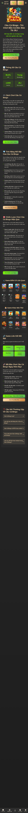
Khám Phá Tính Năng (10, 207)
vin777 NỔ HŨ (6, 3)
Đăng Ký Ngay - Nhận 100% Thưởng (14, 396)
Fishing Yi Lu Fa (19, 348)
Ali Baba (8, 347)
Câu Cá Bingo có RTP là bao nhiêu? (13, 428)
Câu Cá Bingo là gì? (9, 416)
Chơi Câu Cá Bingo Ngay (11, 54)
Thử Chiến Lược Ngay (10, 272)
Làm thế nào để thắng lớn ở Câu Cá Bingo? (13, 422)
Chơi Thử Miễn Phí (14, 399)
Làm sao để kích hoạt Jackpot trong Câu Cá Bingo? (13, 441)
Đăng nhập (20, 3)
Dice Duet (8, 353)
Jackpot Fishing (20, 353)
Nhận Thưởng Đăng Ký (11, 57)
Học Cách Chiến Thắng (11, 142)
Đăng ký (13, 3)
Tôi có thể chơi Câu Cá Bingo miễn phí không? (13, 434)
